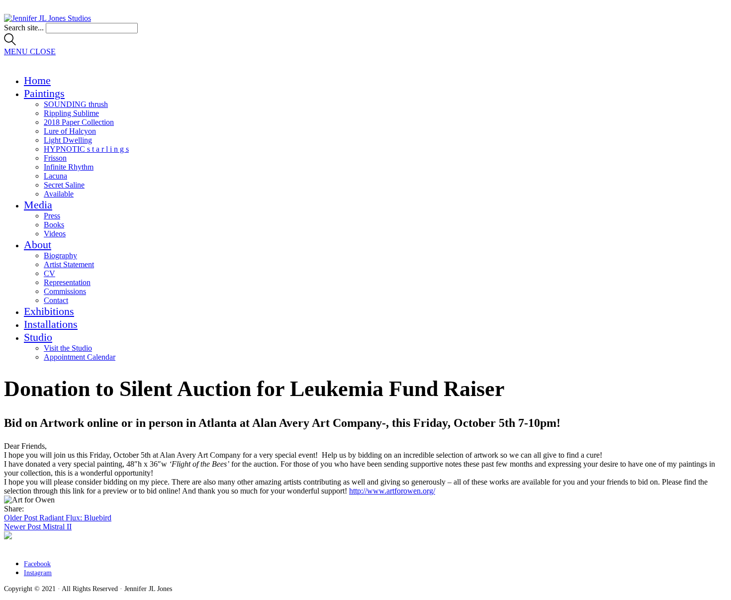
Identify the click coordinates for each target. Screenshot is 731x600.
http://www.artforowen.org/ (392, 491)
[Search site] (10, 42)
